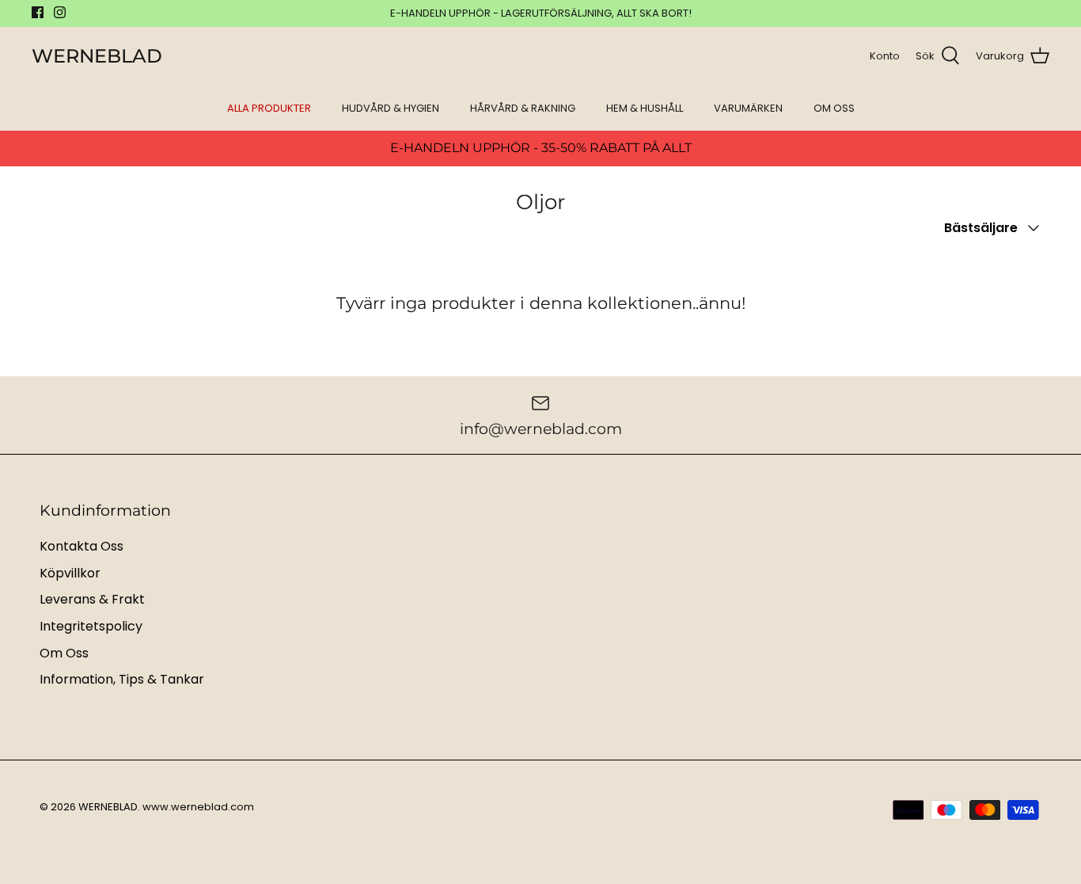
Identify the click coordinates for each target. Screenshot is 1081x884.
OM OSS (834, 108)
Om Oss (64, 653)
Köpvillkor (70, 573)
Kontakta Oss (81, 546)
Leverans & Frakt (92, 599)
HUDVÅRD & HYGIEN (390, 108)
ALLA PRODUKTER (269, 108)
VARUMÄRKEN (748, 108)
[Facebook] (38, 12)
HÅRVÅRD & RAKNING (522, 108)
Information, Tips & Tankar (122, 679)
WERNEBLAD (108, 806)
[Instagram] (60, 12)
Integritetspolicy (91, 626)
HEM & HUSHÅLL (644, 108)
